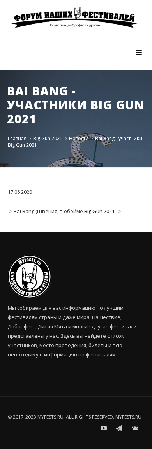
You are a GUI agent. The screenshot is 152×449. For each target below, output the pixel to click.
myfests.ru (128, 417)
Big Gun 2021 (47, 138)
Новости (78, 138)
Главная (17, 138)
